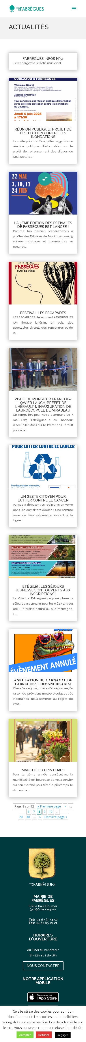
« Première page (49, 806)
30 (28, 817)
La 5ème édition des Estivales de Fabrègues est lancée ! (43, 225)
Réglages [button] (63, 1035)
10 (50, 811)
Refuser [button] (43, 1035)
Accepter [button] (25, 1035)
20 (21, 817)
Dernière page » (55, 817)
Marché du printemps (43, 770)
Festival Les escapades (43, 313)
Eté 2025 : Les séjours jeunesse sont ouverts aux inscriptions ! (43, 590)
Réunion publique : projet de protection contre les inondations (43, 133)
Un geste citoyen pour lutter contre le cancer (43, 498)
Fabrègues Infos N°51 (43, 59)
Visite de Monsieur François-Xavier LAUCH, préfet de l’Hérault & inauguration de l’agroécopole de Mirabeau (43, 404)
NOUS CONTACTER (43, 966)
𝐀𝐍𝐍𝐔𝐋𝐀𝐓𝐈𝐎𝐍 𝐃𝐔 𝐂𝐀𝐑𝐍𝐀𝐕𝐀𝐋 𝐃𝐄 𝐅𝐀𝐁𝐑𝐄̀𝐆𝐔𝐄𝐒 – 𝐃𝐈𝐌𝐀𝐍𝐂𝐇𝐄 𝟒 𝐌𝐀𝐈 (43, 682)
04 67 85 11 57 (47, 920)
